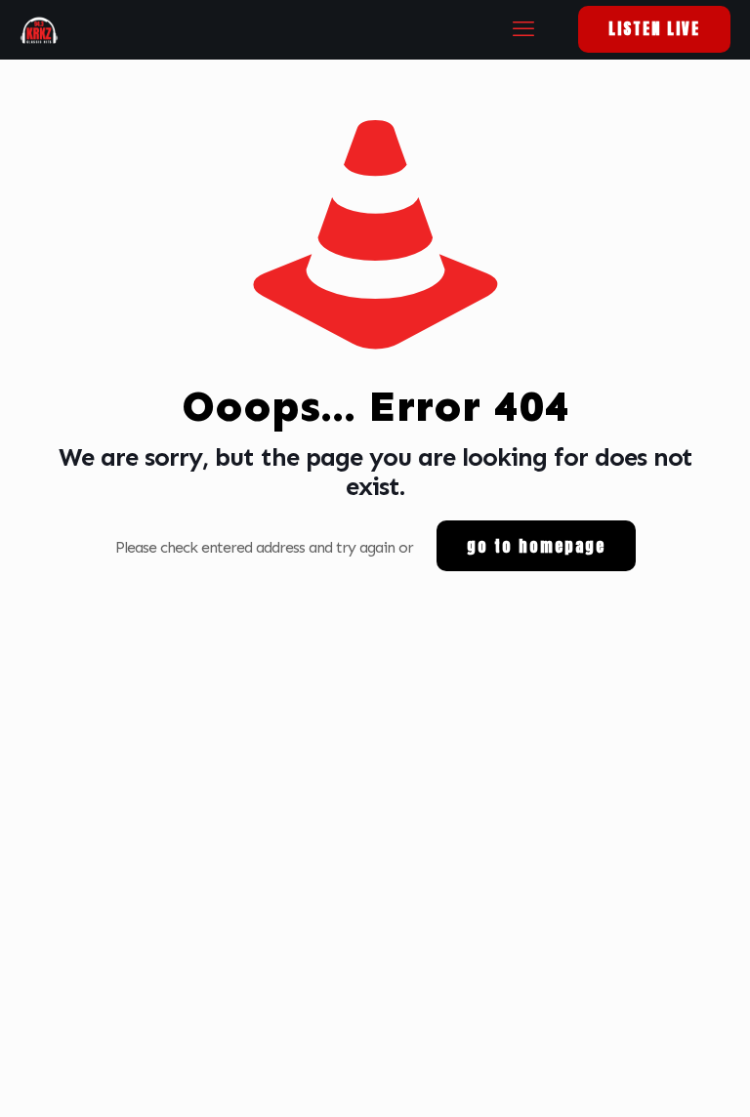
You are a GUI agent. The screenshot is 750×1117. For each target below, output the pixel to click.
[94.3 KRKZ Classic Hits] (39, 29)
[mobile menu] (522, 29)
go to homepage (536, 546)
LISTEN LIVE (654, 28)
